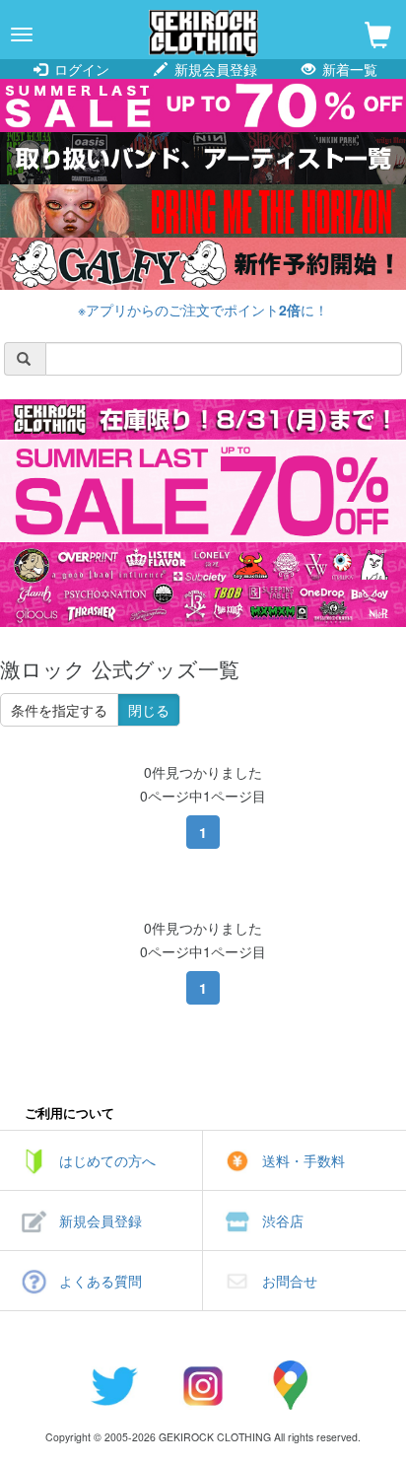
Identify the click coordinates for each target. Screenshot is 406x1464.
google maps (291, 1385)
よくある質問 (100, 1280)
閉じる (148, 710)
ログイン (79, 69)
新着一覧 (347, 69)
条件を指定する (59, 710)
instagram (203, 1385)
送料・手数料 (303, 1160)
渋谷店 (283, 1220)
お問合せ (289, 1280)
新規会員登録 (213, 69)
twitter (114, 1385)
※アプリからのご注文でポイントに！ (203, 309)
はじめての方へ (107, 1160)
